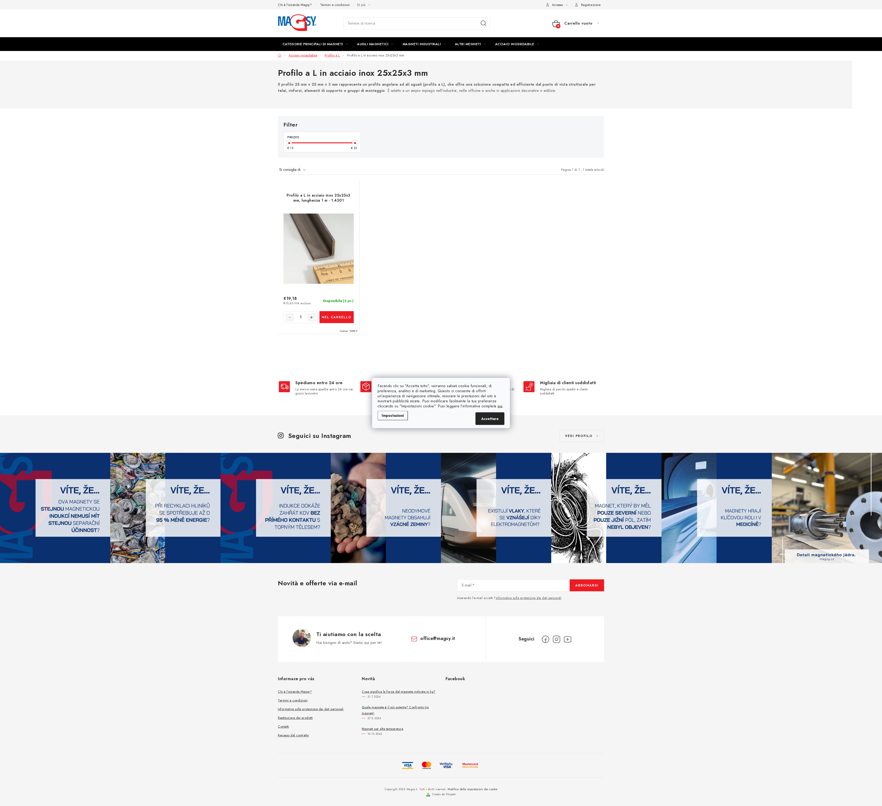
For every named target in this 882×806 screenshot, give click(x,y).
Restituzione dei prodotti (295, 718)
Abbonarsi (586, 585)
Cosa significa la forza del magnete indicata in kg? (398, 691)
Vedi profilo (579, 436)
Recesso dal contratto (293, 735)
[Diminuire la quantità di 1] (290, 317)
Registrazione (591, 5)
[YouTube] (567, 639)
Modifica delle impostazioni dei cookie (472, 789)
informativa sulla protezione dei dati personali (529, 598)
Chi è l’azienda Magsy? (295, 5)
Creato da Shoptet (444, 794)
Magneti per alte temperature (382, 729)
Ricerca (483, 23)
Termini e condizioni (335, 5)
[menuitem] (315, 44)
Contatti (283, 726)
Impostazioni (393, 415)
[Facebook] (545, 639)
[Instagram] (556, 639)
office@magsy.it (437, 638)
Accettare (490, 418)
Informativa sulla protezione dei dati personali (311, 709)
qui (500, 406)
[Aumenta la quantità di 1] (311, 317)
